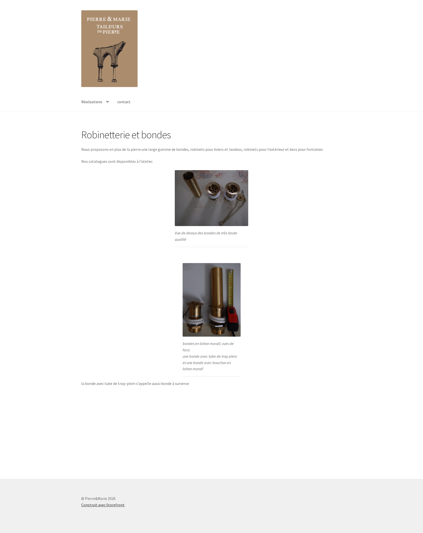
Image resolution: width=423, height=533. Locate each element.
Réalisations (91, 101)
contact (123, 101)
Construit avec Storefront (103, 504)
